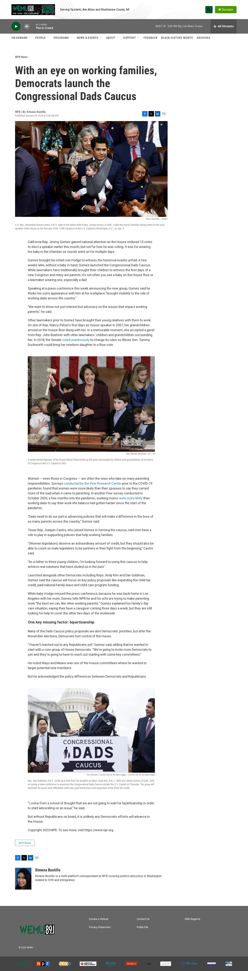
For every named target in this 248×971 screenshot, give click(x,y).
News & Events (87, 37)
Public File (142, 927)
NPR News (21, 57)
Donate (227, 9)
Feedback (151, 37)
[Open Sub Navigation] (30, 37)
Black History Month (177, 37)
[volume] (27, 26)
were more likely (131, 498)
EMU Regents (192, 919)
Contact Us (143, 919)
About (110, 37)
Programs (61, 37)
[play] (16, 26)
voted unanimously (76, 340)
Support (129, 37)
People (40, 37)
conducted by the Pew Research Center (92, 483)
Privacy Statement (100, 927)
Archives (203, 37)
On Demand (19, 37)
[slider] (32, 26)
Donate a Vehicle (98, 919)
